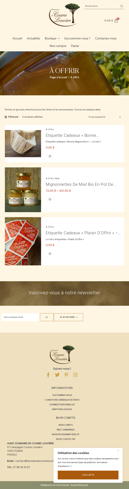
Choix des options (50, 199)
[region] (88, 465)
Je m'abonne (68, 317)
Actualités (33, 38)
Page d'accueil (58, 77)
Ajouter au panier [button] (50, 156)
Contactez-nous (106, 38)
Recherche (122, 6)
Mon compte (58, 46)
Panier (75, 46)
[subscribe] (46, 317)
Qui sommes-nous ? (77, 38)
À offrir (50, 129)
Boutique (50, 38)
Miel (57, 178)
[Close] (119, 450)
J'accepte (88, 475)
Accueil (17, 38)
